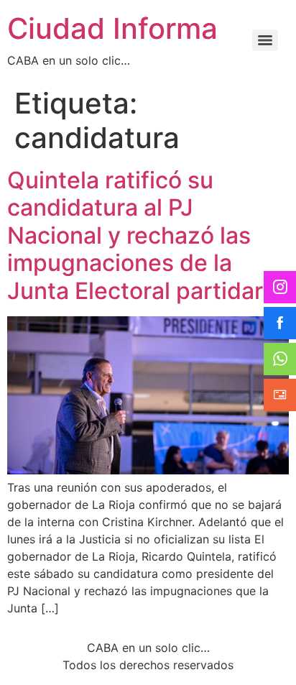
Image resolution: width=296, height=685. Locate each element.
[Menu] (265, 40)
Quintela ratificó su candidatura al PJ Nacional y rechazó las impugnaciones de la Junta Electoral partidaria (144, 235)
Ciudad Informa (112, 28)
